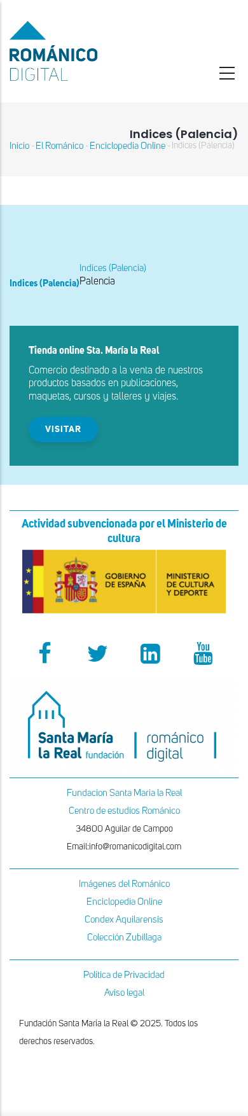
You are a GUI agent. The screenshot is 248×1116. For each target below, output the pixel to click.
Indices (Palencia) (112, 268)
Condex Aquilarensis (124, 919)
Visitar (63, 429)
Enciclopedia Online (127, 146)
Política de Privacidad (124, 975)
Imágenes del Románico (124, 884)
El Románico (59, 146)
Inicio (19, 146)
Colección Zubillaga (124, 937)
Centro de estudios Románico (124, 811)
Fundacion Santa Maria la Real (124, 793)
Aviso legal (124, 993)
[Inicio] (83, 51)
